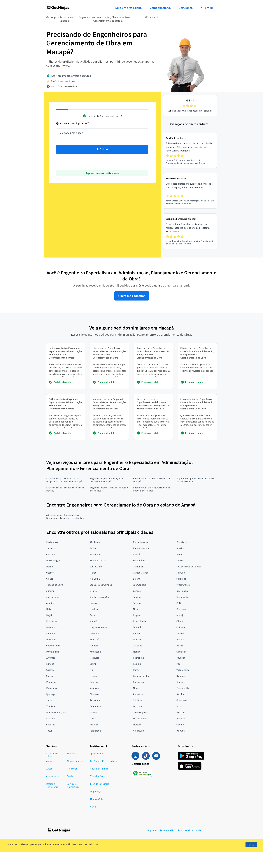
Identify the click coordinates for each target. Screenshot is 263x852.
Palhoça (180, 718)
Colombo (181, 627)
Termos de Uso (167, 830)
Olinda (179, 621)
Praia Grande (183, 584)
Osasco (50, 572)
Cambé (180, 724)
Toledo (93, 712)
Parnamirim (52, 651)
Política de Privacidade (189, 830)
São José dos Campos (101, 584)
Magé (136, 688)
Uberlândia (182, 590)
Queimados (95, 706)
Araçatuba (138, 730)
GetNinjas (52, 17)
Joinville (180, 572)
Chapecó (94, 694)
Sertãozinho (139, 718)
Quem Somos (97, 753)
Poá (178, 663)
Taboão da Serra (54, 584)
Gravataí (94, 639)
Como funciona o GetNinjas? (66, 86)
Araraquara (138, 682)
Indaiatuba (52, 627)
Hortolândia (139, 621)
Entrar (209, 8)
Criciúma (137, 700)
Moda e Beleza (74, 761)
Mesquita (94, 657)
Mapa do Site (96, 798)
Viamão (137, 639)
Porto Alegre (53, 560)
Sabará (49, 675)
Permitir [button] (251, 845)
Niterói (136, 554)
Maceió (93, 621)
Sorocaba (181, 578)
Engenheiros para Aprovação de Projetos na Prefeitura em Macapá (64, 480)
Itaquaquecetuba (98, 627)
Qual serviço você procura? (72, 123)
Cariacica (137, 645)
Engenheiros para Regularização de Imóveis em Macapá (151, 489)
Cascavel (50, 669)
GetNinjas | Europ (99, 768)
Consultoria (52, 776)
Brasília (180, 548)
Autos (49, 768)
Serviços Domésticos (73, 785)
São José (137, 596)
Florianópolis (140, 560)
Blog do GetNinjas (99, 783)
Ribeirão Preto (97, 560)
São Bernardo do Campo (188, 566)
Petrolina (95, 700)
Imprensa (152, 830)
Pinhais (137, 633)
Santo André (96, 566)
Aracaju (180, 615)
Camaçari (181, 651)
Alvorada (50, 657)
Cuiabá (49, 578)
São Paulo (95, 542)
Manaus (94, 572)
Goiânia (94, 548)
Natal (49, 609)
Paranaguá (95, 730)
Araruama (138, 694)
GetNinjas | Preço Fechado (103, 761)
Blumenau (181, 609)
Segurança (186, 8)
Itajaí (49, 615)
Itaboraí (180, 675)
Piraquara (51, 682)
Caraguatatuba (141, 675)
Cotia (179, 603)
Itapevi (136, 615)
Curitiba (50, 554)
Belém (136, 578)
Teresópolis (182, 688)
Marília (180, 706)
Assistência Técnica (52, 755)
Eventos (71, 753)
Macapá (153, 17)
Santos (180, 560)
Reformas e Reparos (66, 18)
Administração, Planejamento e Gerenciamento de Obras (111, 18)
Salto (49, 700)
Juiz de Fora (52, 596)
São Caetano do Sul (99, 596)
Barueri (180, 554)
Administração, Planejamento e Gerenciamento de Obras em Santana (65, 516)
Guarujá (94, 603)
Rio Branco (52, 542)
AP (146, 17)
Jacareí (180, 633)
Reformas (72, 768)
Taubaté (94, 645)
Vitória (93, 590)
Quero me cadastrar (131, 296)
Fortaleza (181, 542)
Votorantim (182, 669)
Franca (93, 675)
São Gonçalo (139, 584)
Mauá (136, 609)
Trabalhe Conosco (99, 776)
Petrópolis (138, 657)
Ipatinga (50, 694)
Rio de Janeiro (140, 542)
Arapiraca (51, 603)
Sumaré (137, 627)
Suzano (137, 603)
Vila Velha (95, 578)
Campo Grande (140, 572)
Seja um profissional (128, 8)
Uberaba (180, 682)
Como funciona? (160, 8)
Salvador (50, 548)
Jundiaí (50, 590)
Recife (49, 566)
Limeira (50, 663)
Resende (94, 724)
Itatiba (180, 694)
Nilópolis (51, 639)
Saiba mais (93, 844)
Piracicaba (51, 621)
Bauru (93, 663)
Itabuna (180, 730)
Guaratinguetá (140, 712)
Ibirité (136, 669)
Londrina (94, 609)
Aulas (49, 761)
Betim (93, 615)
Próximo (102, 149)
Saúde (70, 776)
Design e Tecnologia (52, 785)
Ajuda (93, 806)
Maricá (136, 651)
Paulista (180, 657)
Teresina (94, 633)
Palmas (180, 639)
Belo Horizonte (141, 548)
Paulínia (137, 663)
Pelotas (94, 682)
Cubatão (50, 724)
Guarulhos (95, 554)
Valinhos (50, 633)
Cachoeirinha (53, 645)
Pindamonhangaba (56, 712)
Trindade (50, 706)
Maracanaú (52, 688)
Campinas (138, 566)
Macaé (179, 645)
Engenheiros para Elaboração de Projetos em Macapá (106, 480)
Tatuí (49, 730)
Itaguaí (93, 718)
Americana (95, 651)
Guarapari (181, 700)
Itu (91, 669)
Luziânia (137, 706)
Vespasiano (95, 688)
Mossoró (180, 712)
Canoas (137, 590)
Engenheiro (85, 17)
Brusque (50, 718)
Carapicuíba (182, 596)
